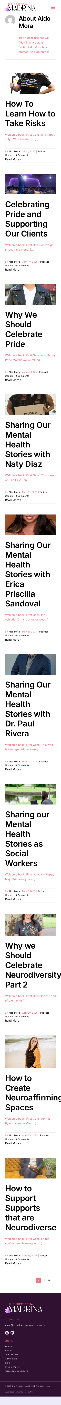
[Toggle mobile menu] (53, 7)
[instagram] (7, 1333)
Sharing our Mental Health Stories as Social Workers (27, 838)
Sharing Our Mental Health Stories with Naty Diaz (27, 444)
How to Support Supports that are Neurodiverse (30, 1207)
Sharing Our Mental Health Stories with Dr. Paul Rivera (27, 709)
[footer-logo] (23, 1304)
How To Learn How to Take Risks (30, 113)
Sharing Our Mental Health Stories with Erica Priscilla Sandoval (27, 574)
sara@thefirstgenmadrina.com (26, 1325)
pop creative (28, 1392)
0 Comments (22, 155)
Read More (12, 159)
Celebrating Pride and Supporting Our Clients (27, 219)
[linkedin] (12, 1333)
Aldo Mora (14, 151)
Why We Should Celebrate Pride (23, 329)
